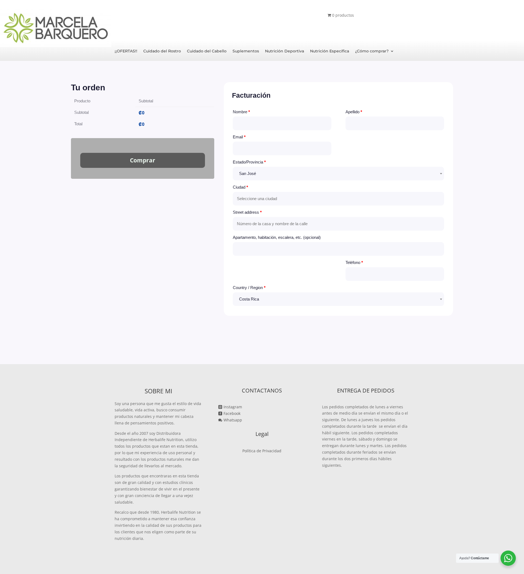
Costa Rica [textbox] (249, 299)
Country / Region (249, 287)
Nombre (241, 111)
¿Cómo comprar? (372, 51)
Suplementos (246, 51)
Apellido (354, 111)
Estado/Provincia (249, 162)
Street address (247, 212)
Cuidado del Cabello (207, 51)
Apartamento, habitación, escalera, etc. (277, 237)
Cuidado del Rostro (162, 51)
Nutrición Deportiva (284, 51)
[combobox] (338, 173)
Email (239, 137)
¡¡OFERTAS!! (126, 51)
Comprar (142, 160)
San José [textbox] (247, 173)
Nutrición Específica (329, 51)
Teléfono (354, 262)
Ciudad (240, 187)
